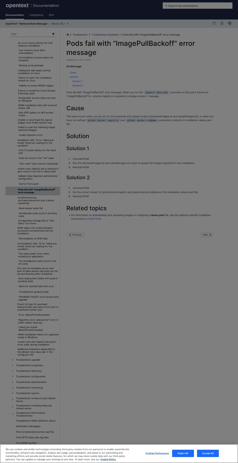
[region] (119, 453)
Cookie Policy (108, 459)
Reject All (183, 453)
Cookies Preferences (157, 453)
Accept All (207, 453)
